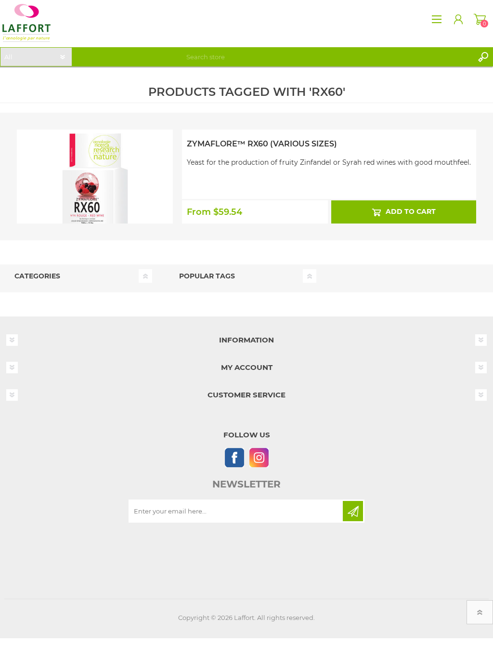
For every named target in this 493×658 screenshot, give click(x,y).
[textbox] (328, 56)
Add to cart (410, 211)
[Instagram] (259, 457)
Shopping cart (480, 19)
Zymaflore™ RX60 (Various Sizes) (262, 143)
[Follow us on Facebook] (234, 457)
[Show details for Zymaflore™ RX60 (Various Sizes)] (95, 169)
